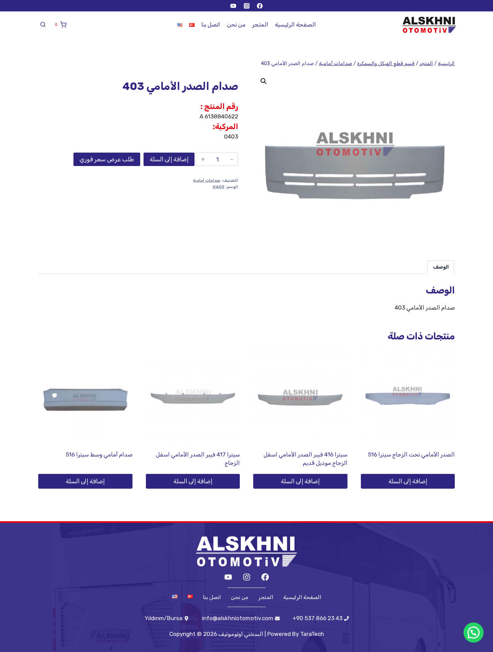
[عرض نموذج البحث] (43, 25)
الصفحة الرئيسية (295, 24)
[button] (264, 81)
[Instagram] (246, 5)
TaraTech (312, 634)
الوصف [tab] (441, 267)
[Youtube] (228, 577)
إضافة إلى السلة (169, 159)
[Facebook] (259, 5)
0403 (218, 186)
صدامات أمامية (206, 180)
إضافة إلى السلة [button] (407, 481)
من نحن (236, 24)
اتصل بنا (210, 24)
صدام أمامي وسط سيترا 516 (99, 454)
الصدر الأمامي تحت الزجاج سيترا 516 (411, 454)
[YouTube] (233, 5)
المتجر (260, 24)
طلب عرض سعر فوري (106, 159)
